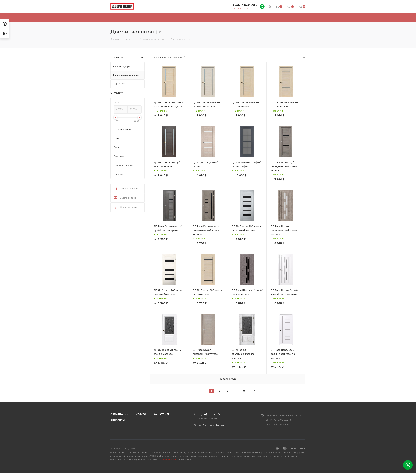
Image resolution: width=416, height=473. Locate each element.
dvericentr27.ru (170, 459)
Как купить (161, 414)
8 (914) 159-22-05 (244, 5)
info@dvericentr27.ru (211, 425)
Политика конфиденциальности (284, 416)
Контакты (117, 420)
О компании (119, 414)
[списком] (299, 57)
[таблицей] (304, 57)
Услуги (141, 414)
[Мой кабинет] (269, 7)
